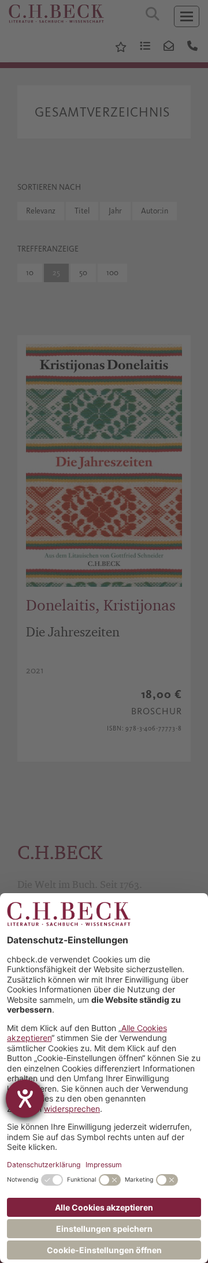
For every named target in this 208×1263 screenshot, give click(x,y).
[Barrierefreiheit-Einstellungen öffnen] (25, 1099)
